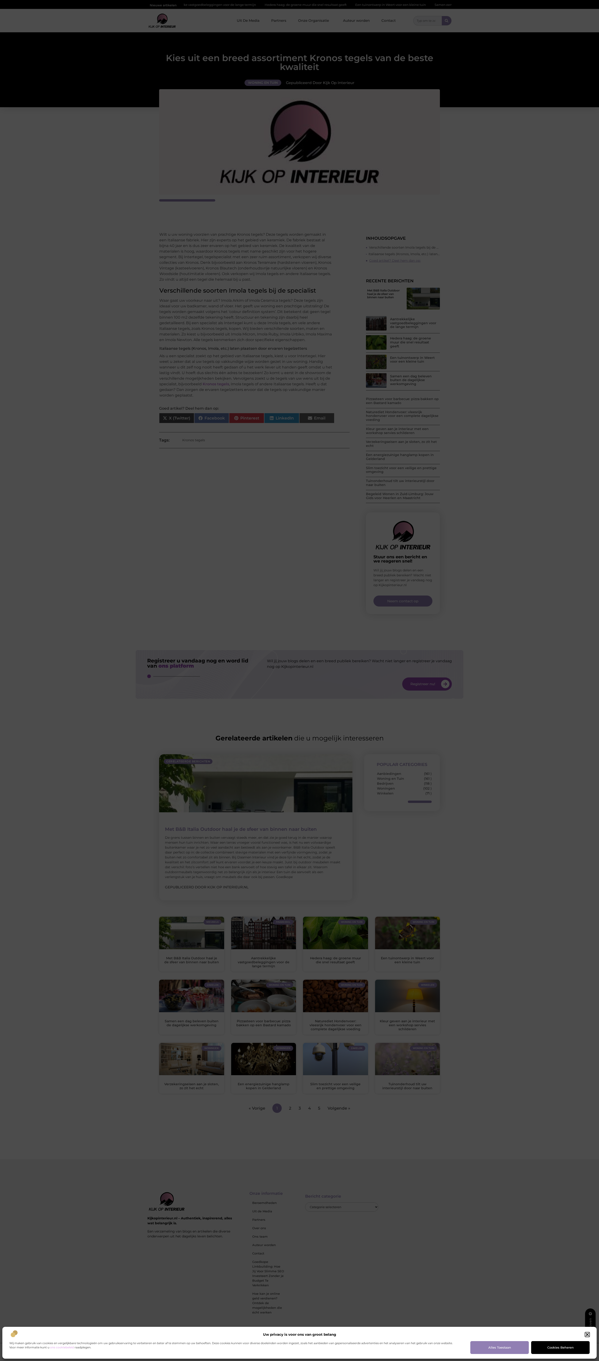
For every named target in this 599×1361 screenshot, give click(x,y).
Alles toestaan (499, 1347)
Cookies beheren (560, 1347)
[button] (587, 1334)
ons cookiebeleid (62, 1347)
